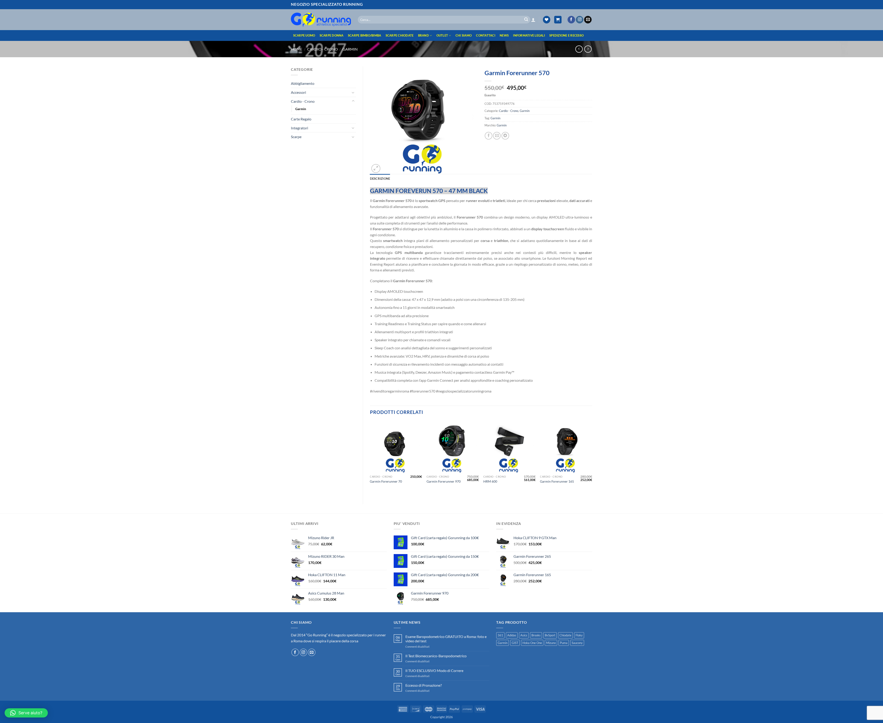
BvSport (550, 635)
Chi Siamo (464, 35)
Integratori (299, 128)
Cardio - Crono (322, 49)
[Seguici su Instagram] (579, 20)
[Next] (591, 458)
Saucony (577, 643)
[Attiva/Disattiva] (353, 92)
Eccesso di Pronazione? (423, 685)
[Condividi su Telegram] (505, 135)
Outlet (442, 35)
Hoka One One (532, 643)
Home (296, 49)
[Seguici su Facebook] (571, 20)
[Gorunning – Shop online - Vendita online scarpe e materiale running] (321, 19)
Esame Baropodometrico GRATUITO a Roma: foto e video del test (446, 638)
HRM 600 (490, 481)
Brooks (536, 635)
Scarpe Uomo (304, 35)
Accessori (298, 92)
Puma (564, 643)
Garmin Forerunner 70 (386, 481)
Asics (523, 635)
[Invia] (526, 20)
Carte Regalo (301, 119)
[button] (533, 20)
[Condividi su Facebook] (488, 135)
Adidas (511, 635)
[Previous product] (587, 49)
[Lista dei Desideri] (546, 19)
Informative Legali (529, 35)
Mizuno (551, 643)
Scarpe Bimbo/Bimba (364, 35)
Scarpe (296, 136)
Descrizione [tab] (380, 178)
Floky (579, 635)
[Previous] (370, 458)
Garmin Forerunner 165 (557, 481)
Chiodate (565, 635)
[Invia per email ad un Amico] (497, 135)
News (504, 35)
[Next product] (578, 49)
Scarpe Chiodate (400, 35)
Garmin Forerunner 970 (444, 481)
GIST (515, 643)
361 (500, 635)
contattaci (485, 35)
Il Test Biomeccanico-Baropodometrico (436, 656)
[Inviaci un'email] (588, 20)
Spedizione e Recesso (566, 35)
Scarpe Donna (332, 35)
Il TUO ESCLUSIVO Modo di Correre (434, 670)
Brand (423, 35)
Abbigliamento (302, 83)
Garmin (350, 49)
